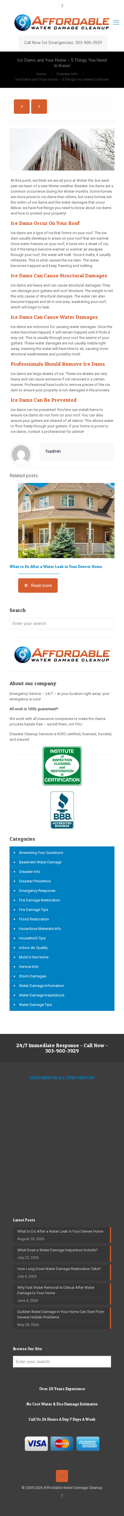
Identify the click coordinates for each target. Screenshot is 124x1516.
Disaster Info (67, 74)
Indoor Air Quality (33, 947)
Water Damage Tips (35, 1005)
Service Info (29, 966)
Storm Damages (32, 976)
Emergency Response (37, 890)
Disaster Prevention (35, 881)
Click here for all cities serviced (62, 1077)
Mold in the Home (33, 957)
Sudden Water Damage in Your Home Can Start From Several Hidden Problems (60, 1314)
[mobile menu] (116, 22)
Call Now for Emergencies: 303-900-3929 (63, 42)
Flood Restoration (34, 919)
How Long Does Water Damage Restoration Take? (59, 1269)
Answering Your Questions (41, 852)
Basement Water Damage (40, 862)
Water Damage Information (41, 985)
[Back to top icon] (62, 1476)
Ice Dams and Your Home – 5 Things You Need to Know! (62, 79)
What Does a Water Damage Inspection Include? (57, 1250)
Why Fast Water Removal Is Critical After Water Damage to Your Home (55, 1290)
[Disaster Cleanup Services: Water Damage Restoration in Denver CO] (62, 22)
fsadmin (53, 451)
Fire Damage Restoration (39, 900)
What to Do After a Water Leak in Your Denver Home (56, 566)
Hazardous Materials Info (40, 928)
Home (41, 74)
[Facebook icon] (62, 6)
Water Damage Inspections (41, 995)
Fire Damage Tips (33, 909)
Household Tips (32, 938)
